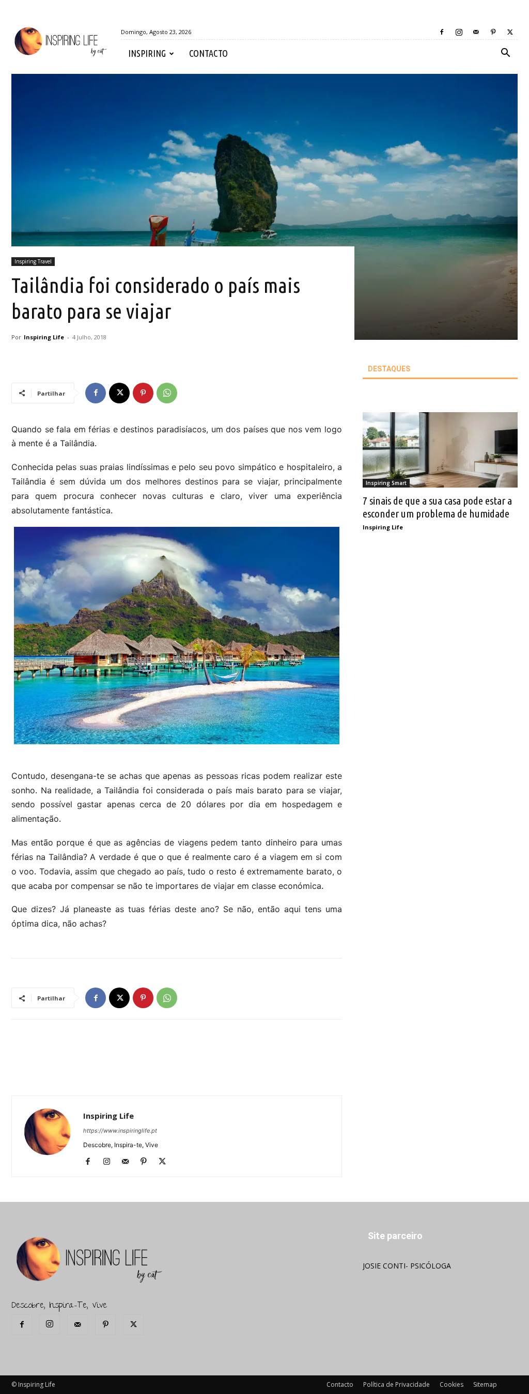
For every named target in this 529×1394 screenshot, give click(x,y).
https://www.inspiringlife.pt (120, 1130)
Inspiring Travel (33, 261)
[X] (510, 32)
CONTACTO (208, 53)
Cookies (451, 1384)
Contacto (339, 1384)
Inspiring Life (44, 337)
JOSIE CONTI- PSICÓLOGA (407, 1266)
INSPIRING (147, 53)
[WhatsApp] (167, 393)
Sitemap (485, 1384)
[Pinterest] (493, 32)
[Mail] (476, 32)
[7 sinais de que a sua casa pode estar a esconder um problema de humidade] (440, 450)
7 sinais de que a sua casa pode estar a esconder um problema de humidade (437, 507)
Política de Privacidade (396, 1384)
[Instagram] (458, 32)
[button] (505, 54)
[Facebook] (441, 32)
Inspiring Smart (386, 483)
